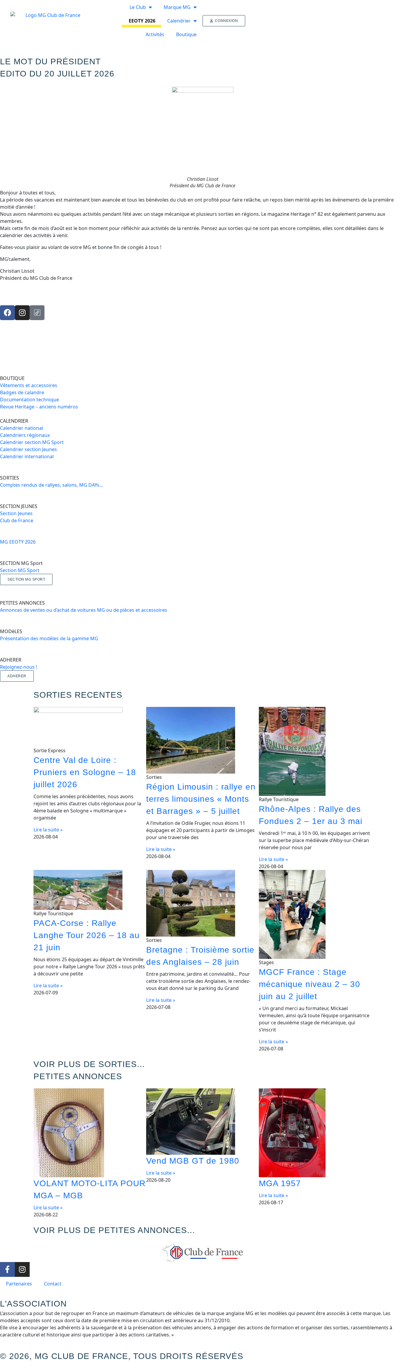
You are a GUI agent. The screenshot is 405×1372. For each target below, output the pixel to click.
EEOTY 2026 (142, 20)
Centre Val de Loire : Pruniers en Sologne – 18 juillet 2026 (85, 772)
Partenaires (19, 1283)
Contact (52, 1283)
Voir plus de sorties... (89, 1064)
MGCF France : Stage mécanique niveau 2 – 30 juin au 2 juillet (309, 984)
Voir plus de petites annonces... (114, 1230)
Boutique (186, 34)
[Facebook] (7, 312)
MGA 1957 (280, 1183)
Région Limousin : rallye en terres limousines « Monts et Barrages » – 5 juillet (201, 799)
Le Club (138, 7)
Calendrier (179, 20)
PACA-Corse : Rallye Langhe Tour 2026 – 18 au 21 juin (87, 935)
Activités (155, 34)
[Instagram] (22, 312)
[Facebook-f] (7, 1269)
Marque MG (177, 7)
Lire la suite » (48, 829)
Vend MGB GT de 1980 (192, 1160)
